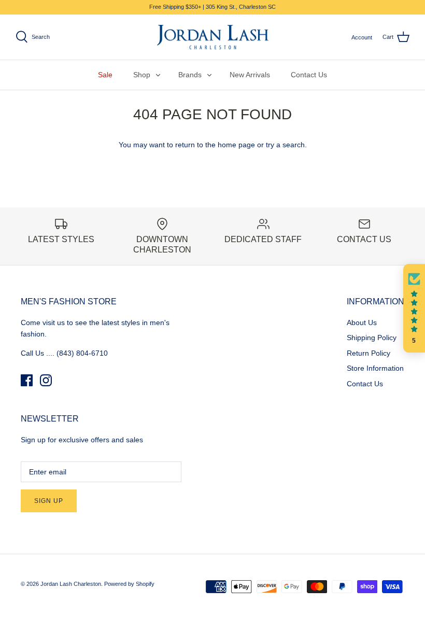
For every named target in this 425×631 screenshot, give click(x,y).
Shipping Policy (371, 337)
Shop (141, 75)
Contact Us (309, 75)
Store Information (375, 368)
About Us (362, 322)
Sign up (48, 500)
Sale (105, 75)
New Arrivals (250, 75)
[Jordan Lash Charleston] (212, 37)
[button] (414, 308)
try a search (285, 145)
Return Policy (368, 353)
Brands (190, 75)
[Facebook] (27, 380)
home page (236, 145)
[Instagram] (46, 380)
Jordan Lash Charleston (70, 584)
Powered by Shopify (129, 584)
